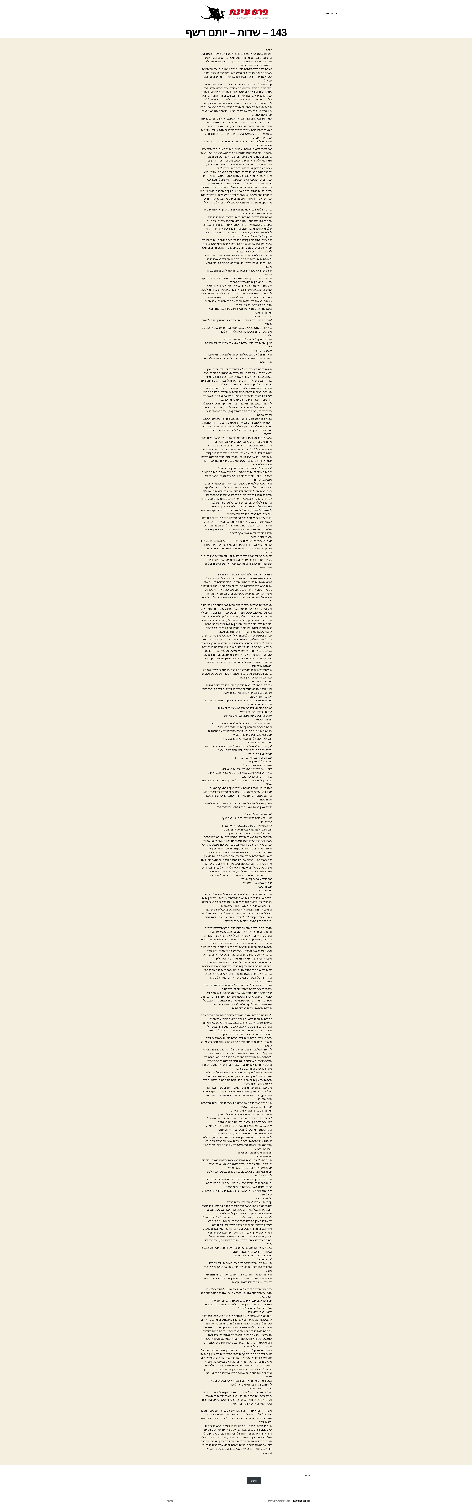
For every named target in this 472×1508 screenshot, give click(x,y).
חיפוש (307, 1475)
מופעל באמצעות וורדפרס (279, 1501)
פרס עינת (297, 1501)
